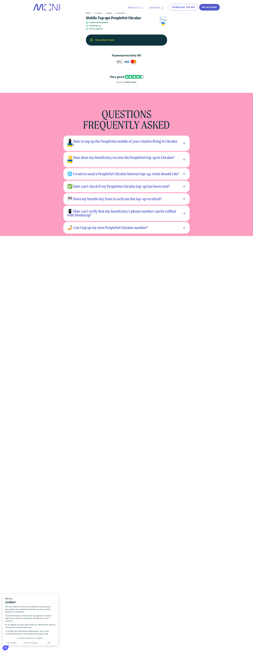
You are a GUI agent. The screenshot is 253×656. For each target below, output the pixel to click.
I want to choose (30, 643)
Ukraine (109, 13)
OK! (48, 643)
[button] (5, 647)
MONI (88, 13)
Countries (98, 13)
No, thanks (11, 643)
